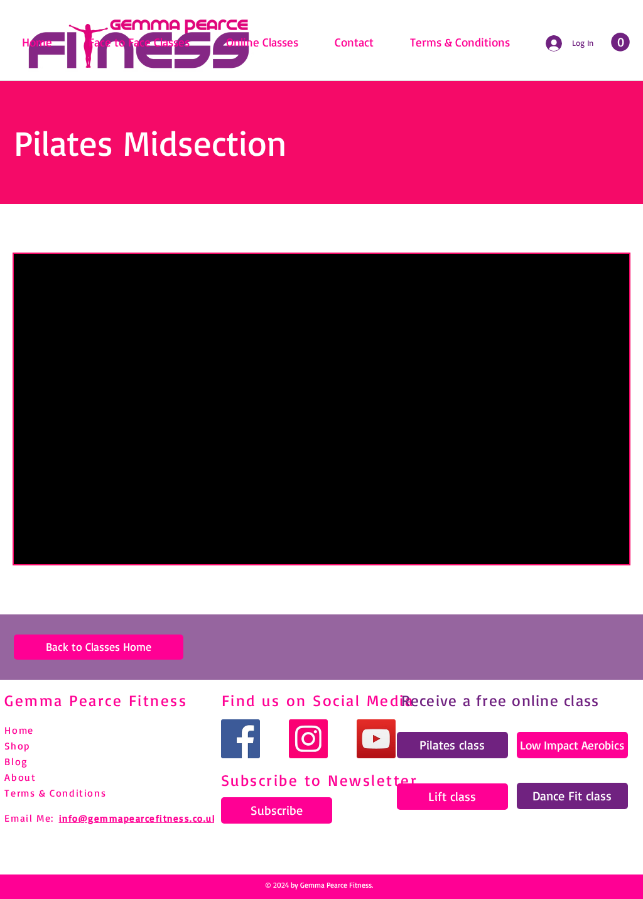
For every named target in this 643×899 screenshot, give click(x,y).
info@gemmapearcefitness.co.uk (138, 818)
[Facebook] (240, 738)
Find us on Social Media (318, 700)
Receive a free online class (500, 700)
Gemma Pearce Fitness (95, 700)
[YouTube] (376, 738)
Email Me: (28, 818)
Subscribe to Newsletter (319, 780)
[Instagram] (308, 738)
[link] (620, 42)
